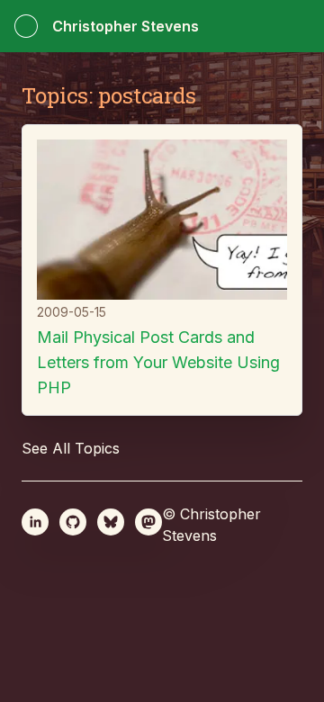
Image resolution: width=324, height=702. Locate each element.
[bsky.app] (110, 522)
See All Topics (71, 448)
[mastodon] (148, 522)
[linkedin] (35, 522)
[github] (72, 522)
